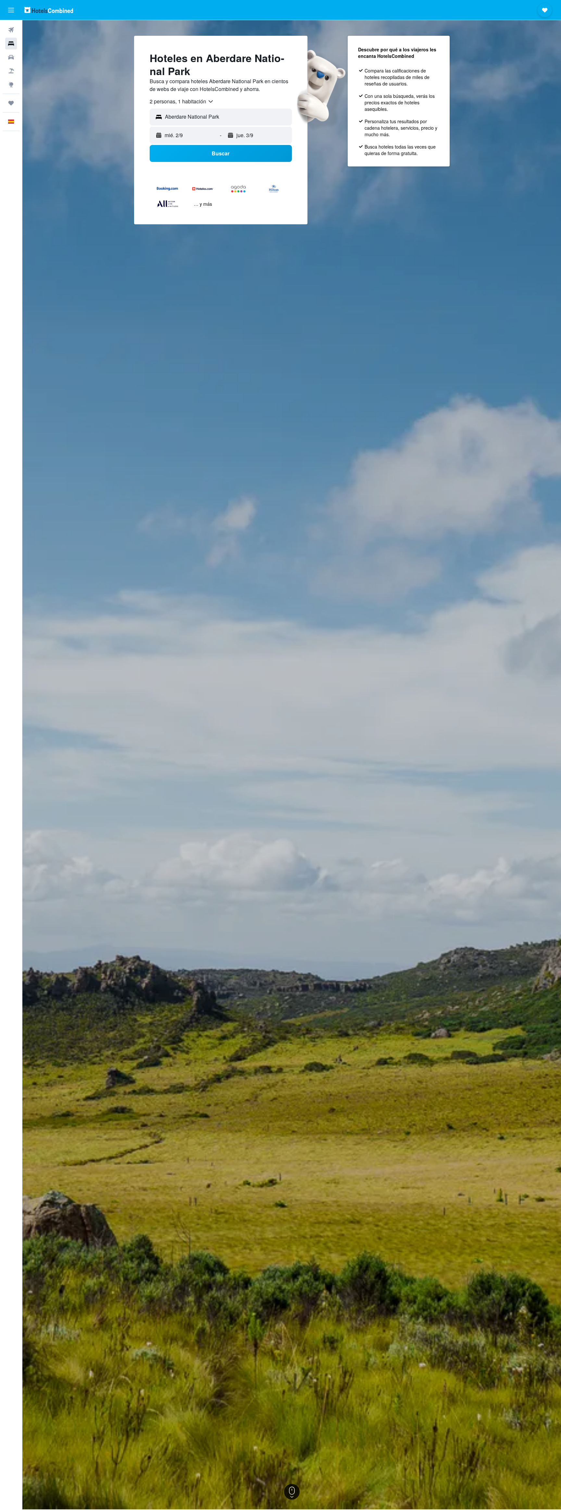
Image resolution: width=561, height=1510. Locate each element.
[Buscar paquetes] (11, 70)
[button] (11, 10)
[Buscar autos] (11, 57)
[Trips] (11, 103)
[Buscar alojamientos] (11, 43)
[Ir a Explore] (11, 84)
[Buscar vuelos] (11, 29)
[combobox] (182, 101)
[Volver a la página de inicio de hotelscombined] (48, 10)
